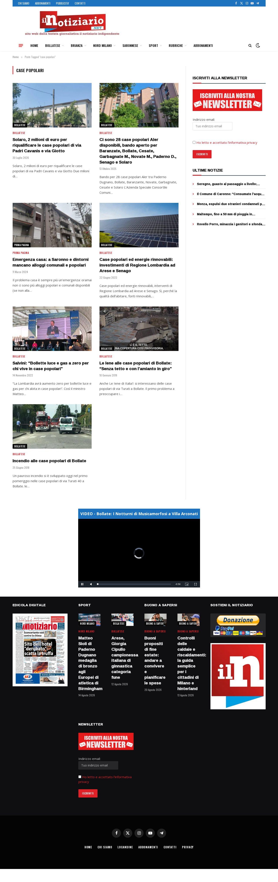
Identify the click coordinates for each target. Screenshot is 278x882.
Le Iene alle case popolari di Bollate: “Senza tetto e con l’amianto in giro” (135, 366)
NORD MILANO (102, 45)
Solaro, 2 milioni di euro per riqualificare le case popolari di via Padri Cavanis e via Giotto (47, 145)
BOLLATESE (52, 45)
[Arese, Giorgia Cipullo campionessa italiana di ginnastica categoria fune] (122, 620)
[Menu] (21, 45)
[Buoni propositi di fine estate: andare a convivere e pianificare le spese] (155, 620)
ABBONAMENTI (42, 3)
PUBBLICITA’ (62, 3)
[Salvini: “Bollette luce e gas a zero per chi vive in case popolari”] (52, 328)
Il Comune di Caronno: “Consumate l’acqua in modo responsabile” (230, 194)
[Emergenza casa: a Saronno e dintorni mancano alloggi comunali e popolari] (52, 225)
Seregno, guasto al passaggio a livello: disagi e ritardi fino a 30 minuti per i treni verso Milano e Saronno (228, 184)
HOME (34, 45)
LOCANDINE (125, 847)
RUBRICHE (176, 45)
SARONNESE (130, 45)
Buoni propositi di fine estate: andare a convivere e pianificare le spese (154, 660)
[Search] (250, 45)
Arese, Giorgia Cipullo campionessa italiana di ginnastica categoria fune (122, 657)
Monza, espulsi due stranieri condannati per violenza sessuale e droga (231, 204)
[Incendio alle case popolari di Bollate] (52, 426)
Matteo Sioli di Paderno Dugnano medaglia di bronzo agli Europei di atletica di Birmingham (89, 663)
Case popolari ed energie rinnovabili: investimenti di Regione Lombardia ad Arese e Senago (137, 265)
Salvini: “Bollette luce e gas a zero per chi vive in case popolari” (51, 366)
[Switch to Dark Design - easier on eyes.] (257, 45)
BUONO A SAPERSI (155, 623)
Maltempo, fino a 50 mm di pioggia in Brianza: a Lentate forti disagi (224, 214)
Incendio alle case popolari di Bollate (49, 461)
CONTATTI (80, 3)
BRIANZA (77, 45)
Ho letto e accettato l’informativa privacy (226, 142)
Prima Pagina (21, 245)
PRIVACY (188, 847)
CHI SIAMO (23, 3)
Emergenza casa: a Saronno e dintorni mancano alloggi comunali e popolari (51, 262)
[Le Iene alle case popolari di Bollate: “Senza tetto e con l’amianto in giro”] (139, 328)
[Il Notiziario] (72, 23)
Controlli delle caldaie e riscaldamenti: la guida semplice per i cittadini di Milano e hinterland (188, 663)
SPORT (153, 45)
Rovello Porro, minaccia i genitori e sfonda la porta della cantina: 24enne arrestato (229, 224)
